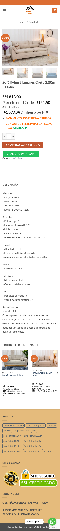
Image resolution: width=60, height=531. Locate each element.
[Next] (52, 47)
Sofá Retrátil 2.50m (12, 446)
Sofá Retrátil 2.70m (33, 446)
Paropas (7, 430)
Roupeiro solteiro (21, 430)
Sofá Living (35, 21)
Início (22, 21)
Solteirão (47, 451)
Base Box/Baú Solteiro (13, 425)
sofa (34, 430)
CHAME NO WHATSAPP (21, 153)
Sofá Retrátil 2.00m (33, 435)
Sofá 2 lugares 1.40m (12, 375)
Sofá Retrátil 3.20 (32, 451)
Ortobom (52, 425)
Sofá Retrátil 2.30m (33, 441)
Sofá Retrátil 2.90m (12, 451)
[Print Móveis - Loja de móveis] (30, 10)
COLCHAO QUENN (36, 425)
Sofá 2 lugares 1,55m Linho (42, 374)
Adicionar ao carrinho (23, 145)
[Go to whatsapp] (52, 522)
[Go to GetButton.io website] (52, 528)
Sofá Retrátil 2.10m (12, 441)
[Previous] (7, 47)
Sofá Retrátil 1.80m (12, 435)
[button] (4, 10)
